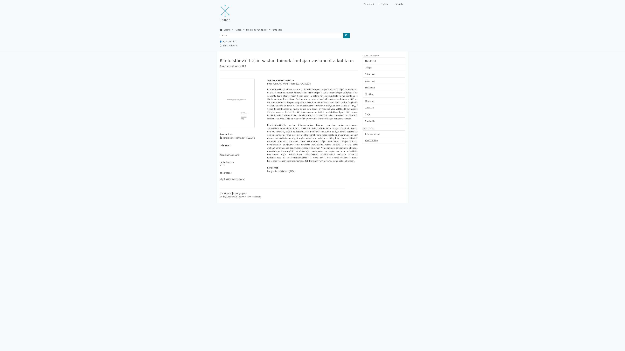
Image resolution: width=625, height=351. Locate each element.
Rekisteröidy (371, 140)
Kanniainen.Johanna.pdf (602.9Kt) (238, 137)
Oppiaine (369, 100)
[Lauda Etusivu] (232, 11)
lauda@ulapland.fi (228, 196)
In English (383, 4)
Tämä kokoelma (230, 45)
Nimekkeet (370, 60)
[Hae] (346, 35)
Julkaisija (369, 107)
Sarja (367, 114)
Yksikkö (369, 94)
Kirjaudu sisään (372, 133)
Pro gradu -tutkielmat (256, 29)
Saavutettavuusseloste (250, 196)
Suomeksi (369, 4)
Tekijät (368, 67)
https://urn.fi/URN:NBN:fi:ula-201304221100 (289, 83)
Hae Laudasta (229, 41)
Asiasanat (370, 80)
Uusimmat (370, 87)
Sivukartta (370, 120)
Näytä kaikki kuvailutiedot (232, 179)
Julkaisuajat (370, 74)
